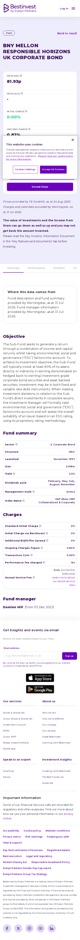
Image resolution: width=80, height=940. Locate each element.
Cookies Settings (25, 169)
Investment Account (14, 724)
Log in (64, 8)
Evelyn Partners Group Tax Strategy (25, 874)
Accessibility (11, 830)
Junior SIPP (9, 736)
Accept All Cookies (53, 169)
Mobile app (9, 748)
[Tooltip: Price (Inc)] (21, 75)
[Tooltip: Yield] (14, 473)
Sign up (69, 656)
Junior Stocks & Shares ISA (18, 718)
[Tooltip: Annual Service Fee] (34, 577)
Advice (6, 776)
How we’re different (53, 718)
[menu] (73, 8)
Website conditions (57, 830)
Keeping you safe (58, 836)
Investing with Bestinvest (56, 770)
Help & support (12, 842)
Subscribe (47, 782)
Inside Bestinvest (51, 736)
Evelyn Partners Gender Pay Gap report (27, 868)
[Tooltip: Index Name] (23, 500)
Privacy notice (12, 836)
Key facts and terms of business (23, 850)
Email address (12, 648)
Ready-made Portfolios (16, 742)
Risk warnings (34, 836)
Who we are (49, 712)
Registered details (58, 850)
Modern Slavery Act (15, 862)
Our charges (49, 724)
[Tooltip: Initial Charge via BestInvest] (26, 111)
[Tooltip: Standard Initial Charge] (40, 526)
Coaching (8, 770)
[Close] (73, 140)
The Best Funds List (53, 776)
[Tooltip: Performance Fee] (44, 562)
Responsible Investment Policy (50, 862)
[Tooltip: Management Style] (33, 491)
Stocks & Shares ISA (14, 712)
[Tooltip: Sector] (16, 444)
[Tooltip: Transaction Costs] (31, 555)
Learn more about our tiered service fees (63, 581)
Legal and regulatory (39, 856)
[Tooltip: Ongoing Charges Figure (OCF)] (29, 129)
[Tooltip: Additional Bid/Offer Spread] (47, 540)
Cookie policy (32, 830)
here (51, 904)
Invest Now (40, 186)
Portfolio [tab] (59, 267)
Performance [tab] (36, 267)
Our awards (49, 730)
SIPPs (6, 730)
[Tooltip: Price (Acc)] (22, 93)
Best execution (12, 856)
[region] (40, 157)
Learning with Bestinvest (56, 742)
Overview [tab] (13, 267)
